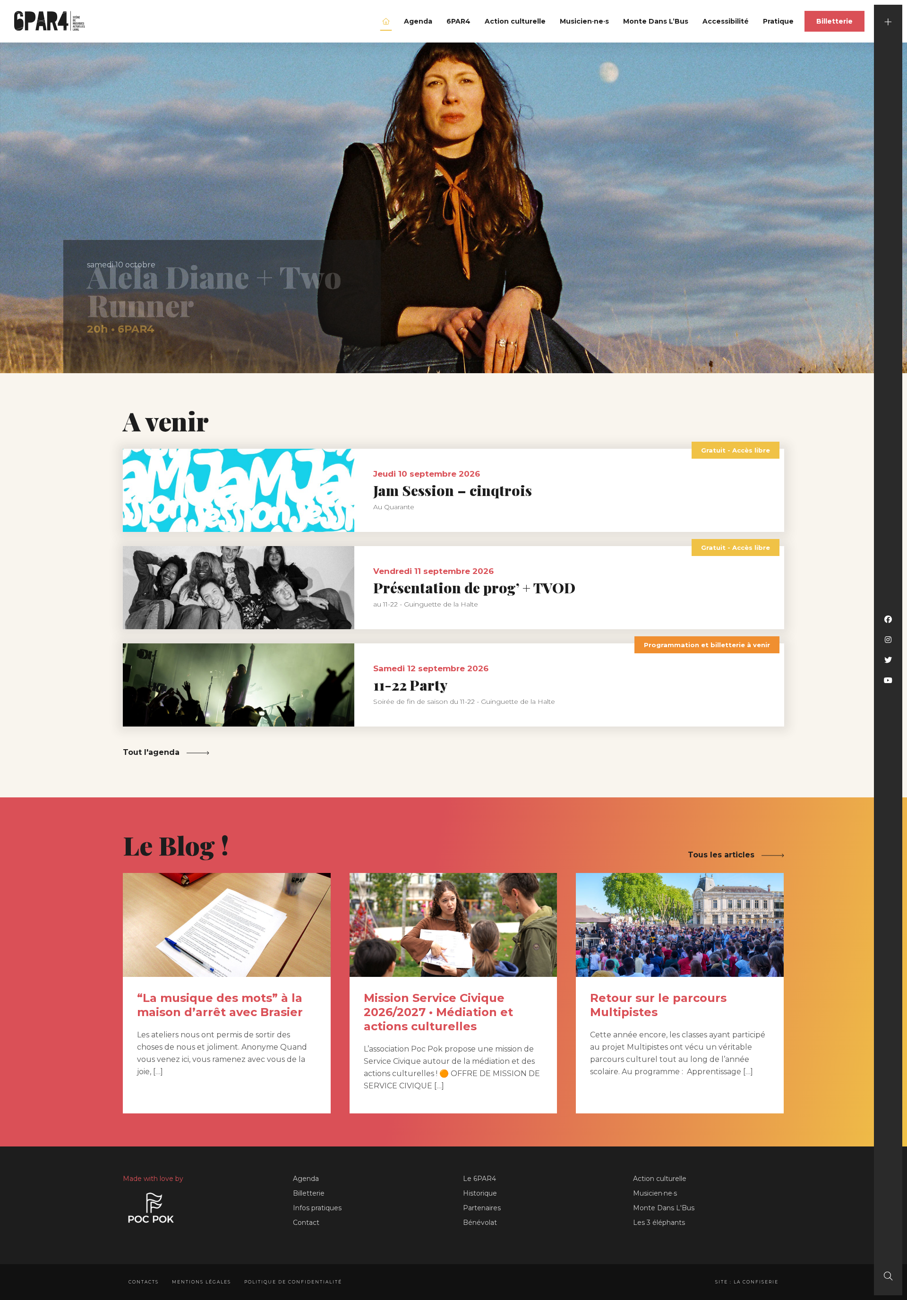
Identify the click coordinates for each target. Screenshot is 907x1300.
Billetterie (834, 21)
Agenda (418, 21)
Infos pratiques (317, 1208)
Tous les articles (722, 854)
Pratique (778, 21)
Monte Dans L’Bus (655, 21)
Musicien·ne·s (584, 21)
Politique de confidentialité (293, 1281)
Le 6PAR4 (479, 1178)
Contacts (143, 1281)
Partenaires (482, 1208)
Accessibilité (725, 21)
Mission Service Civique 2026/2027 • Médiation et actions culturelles (438, 1012)
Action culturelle (515, 21)
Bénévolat (480, 1222)
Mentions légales (201, 1281)
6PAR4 (458, 21)
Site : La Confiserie (747, 1281)
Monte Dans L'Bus (663, 1208)
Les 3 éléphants (659, 1222)
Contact (306, 1222)
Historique (480, 1193)
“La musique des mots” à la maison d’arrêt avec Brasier (220, 1005)
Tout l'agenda (152, 752)
